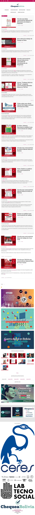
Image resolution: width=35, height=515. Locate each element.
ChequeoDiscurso (14, 9)
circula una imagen (8, 248)
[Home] (17, 5)
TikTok (4, 135)
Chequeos (7, 9)
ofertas (15, 70)
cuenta (4, 94)
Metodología (13, 12)
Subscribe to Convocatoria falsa (1, 287)
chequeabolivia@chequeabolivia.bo (17, 510)
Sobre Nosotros (21, 12)
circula (6, 30)
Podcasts (28, 9)
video (9, 115)
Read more (25, 35)
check (22, 25)
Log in (28, 35)
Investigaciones (22, 9)
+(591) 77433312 (17, 511)
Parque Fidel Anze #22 (17, 509)
